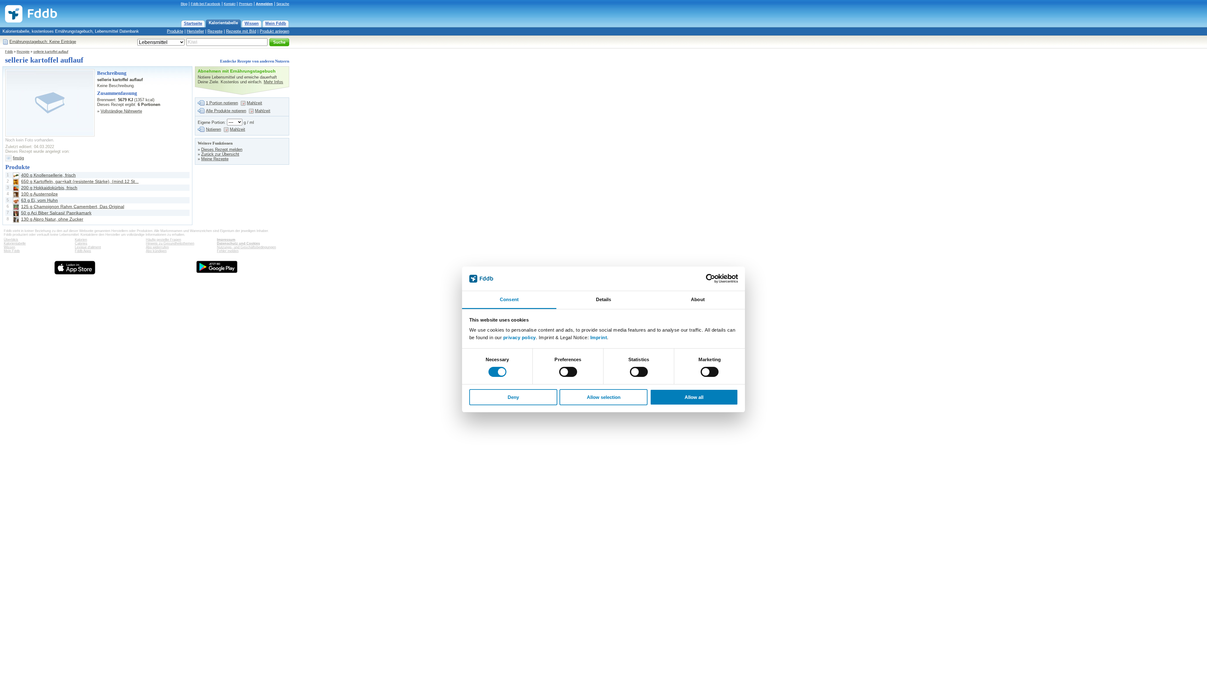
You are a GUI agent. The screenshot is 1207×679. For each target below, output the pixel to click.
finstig (18, 158)
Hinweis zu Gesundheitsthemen (170, 243)
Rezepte (215, 31)
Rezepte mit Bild (241, 31)
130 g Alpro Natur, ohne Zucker (52, 219)
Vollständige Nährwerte (121, 111)
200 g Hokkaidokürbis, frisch (49, 187)
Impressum (226, 239)
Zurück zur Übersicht (220, 154)
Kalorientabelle (223, 22)
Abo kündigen (156, 251)
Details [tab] (603, 299)
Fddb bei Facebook (205, 4)
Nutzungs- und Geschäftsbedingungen (246, 247)
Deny (513, 397)
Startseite (193, 23)
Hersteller (195, 31)
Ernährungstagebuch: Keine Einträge (42, 41)
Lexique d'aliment (88, 247)
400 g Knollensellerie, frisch (48, 175)
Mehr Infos (273, 82)
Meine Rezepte (215, 159)
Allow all (694, 397)
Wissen (252, 23)
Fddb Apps (83, 251)
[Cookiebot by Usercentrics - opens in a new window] (710, 278)
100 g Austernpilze (39, 193)
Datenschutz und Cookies (238, 243)
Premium (245, 4)
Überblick (11, 239)
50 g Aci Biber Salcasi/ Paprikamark (56, 212)
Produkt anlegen (274, 31)
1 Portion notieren (222, 103)
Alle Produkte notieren (226, 110)
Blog (184, 4)
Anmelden (264, 4)
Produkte (175, 31)
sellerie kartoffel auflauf (50, 51)
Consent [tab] (509, 299)
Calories (81, 243)
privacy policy (519, 337)
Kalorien (81, 239)
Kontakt (229, 4)
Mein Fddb (275, 23)
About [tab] (698, 299)
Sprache (282, 4)
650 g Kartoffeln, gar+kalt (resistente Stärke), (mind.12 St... (80, 181)
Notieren (213, 129)
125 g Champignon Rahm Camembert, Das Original (72, 206)
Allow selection (603, 397)
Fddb (9, 51)
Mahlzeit (254, 103)
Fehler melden (228, 251)
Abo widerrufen (157, 247)
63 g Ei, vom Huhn (39, 200)
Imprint (598, 337)
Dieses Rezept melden (221, 149)
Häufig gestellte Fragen (163, 239)
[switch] (568, 372)
